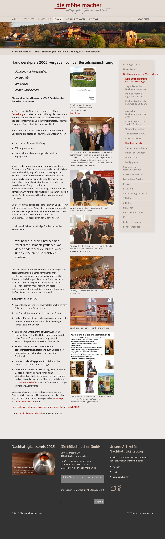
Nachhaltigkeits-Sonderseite (29, 413)
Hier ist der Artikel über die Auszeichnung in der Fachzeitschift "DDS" (46, 406)
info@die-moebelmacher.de (82, 467)
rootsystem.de (146, 513)
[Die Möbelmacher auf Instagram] (113, 487)
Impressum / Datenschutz (73, 489)
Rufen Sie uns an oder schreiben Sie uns (82, 479)
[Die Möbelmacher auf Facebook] (119, 487)
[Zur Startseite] (82, 8)
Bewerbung (75, 113)
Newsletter (143, 19)
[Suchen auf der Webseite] (133, 19)
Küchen (116, 466)
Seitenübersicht (96, 489)
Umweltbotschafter (28, 382)
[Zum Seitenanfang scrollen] (159, 533)
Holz (115, 471)
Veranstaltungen (121, 476)
